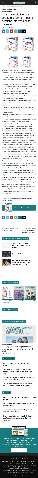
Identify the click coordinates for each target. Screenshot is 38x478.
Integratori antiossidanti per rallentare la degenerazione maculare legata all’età (20, 262)
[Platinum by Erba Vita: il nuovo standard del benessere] (6, 254)
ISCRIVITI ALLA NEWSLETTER (19, 450)
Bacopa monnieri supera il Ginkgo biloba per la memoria (19, 398)
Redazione (4, 27)
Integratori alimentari (17, 6)
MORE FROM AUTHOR (21, 238)
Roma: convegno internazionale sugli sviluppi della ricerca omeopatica (28, 230)
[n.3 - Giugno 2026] (8, 207)
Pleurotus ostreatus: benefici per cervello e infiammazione (18, 405)
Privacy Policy (14, 458)
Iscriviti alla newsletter (10, 309)
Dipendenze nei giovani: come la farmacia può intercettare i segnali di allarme (19, 378)
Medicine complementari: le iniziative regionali (10, 229)
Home (3, 6)
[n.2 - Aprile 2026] (19, 293)
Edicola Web (5, 302)
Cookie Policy (25, 458)
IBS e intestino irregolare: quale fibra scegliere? (16, 364)
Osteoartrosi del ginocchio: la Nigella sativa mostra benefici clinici (18, 411)
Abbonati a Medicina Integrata (23, 208)
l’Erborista (7, 393)
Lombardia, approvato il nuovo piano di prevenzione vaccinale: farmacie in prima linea (17, 371)
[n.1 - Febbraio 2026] (30, 293)
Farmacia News (9, 358)
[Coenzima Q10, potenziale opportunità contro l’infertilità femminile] (6, 245)
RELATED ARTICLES (8, 238)
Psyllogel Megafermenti (9, 170)
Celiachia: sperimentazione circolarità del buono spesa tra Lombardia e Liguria (17, 385)
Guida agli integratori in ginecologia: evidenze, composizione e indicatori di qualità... (17, 349)
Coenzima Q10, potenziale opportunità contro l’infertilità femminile (21, 245)
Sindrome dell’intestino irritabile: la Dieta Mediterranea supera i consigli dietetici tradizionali (17, 418)
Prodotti (9, 6)
